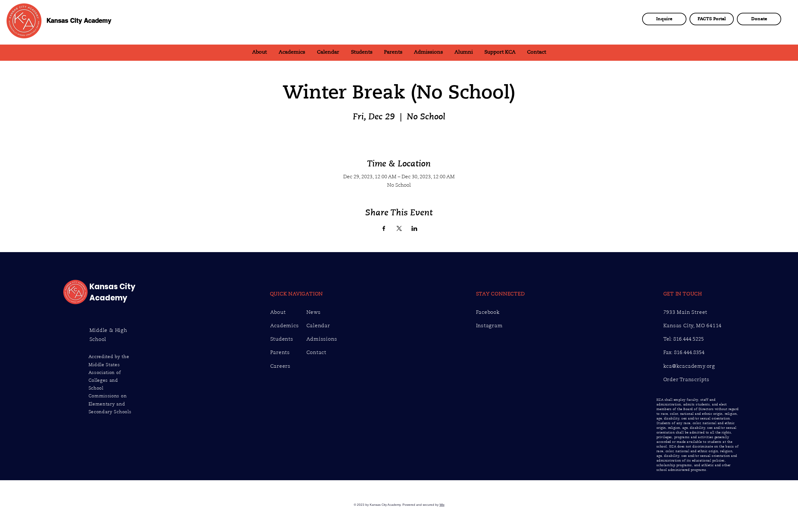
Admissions (321, 339)
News (313, 312)
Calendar (318, 326)
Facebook (488, 312)
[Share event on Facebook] (384, 228)
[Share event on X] (399, 228)
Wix (442, 504)
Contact (316, 352)
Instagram (489, 326)
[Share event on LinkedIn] (414, 228)
